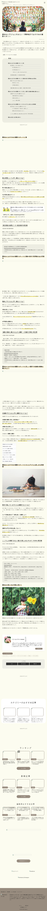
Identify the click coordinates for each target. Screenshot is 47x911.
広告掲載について (23, 907)
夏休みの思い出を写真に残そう (14, 117)
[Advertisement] (23, 128)
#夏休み (29, 655)
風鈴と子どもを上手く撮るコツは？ (16, 80)
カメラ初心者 (13, 891)
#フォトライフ (13, 655)
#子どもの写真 (35, 655)
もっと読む (23, 796)
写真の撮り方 (3, 891)
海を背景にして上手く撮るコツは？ (16, 65)
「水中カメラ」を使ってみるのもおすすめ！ (19, 72)
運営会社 (26, 905)
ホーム (20, 905)
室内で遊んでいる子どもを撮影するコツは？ (18, 106)
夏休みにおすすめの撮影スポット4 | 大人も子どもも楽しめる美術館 (22, 104)
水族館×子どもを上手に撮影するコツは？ (17, 93)
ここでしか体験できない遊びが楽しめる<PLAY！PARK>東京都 (21, 113)
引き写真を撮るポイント (16, 69)
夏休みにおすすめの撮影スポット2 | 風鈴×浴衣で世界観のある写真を (22, 78)
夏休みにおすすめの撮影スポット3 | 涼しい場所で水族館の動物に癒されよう (24, 91)
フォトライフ (8, 653)
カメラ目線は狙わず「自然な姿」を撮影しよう (20, 108)
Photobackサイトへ (23, 860)
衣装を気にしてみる (15, 82)
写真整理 (8, 891)
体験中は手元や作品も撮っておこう (18, 110)
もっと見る (23, 768)
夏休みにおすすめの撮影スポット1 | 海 (16, 63)
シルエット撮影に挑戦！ (16, 100)
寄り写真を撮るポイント (16, 67)
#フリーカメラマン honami (22, 655)
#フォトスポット (5, 655)
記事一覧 (38, 648)
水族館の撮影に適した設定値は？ (17, 95)
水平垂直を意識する (15, 85)
